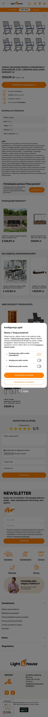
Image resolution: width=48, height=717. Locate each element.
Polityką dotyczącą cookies (20, 338)
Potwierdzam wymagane (24, 382)
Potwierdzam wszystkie (24, 375)
